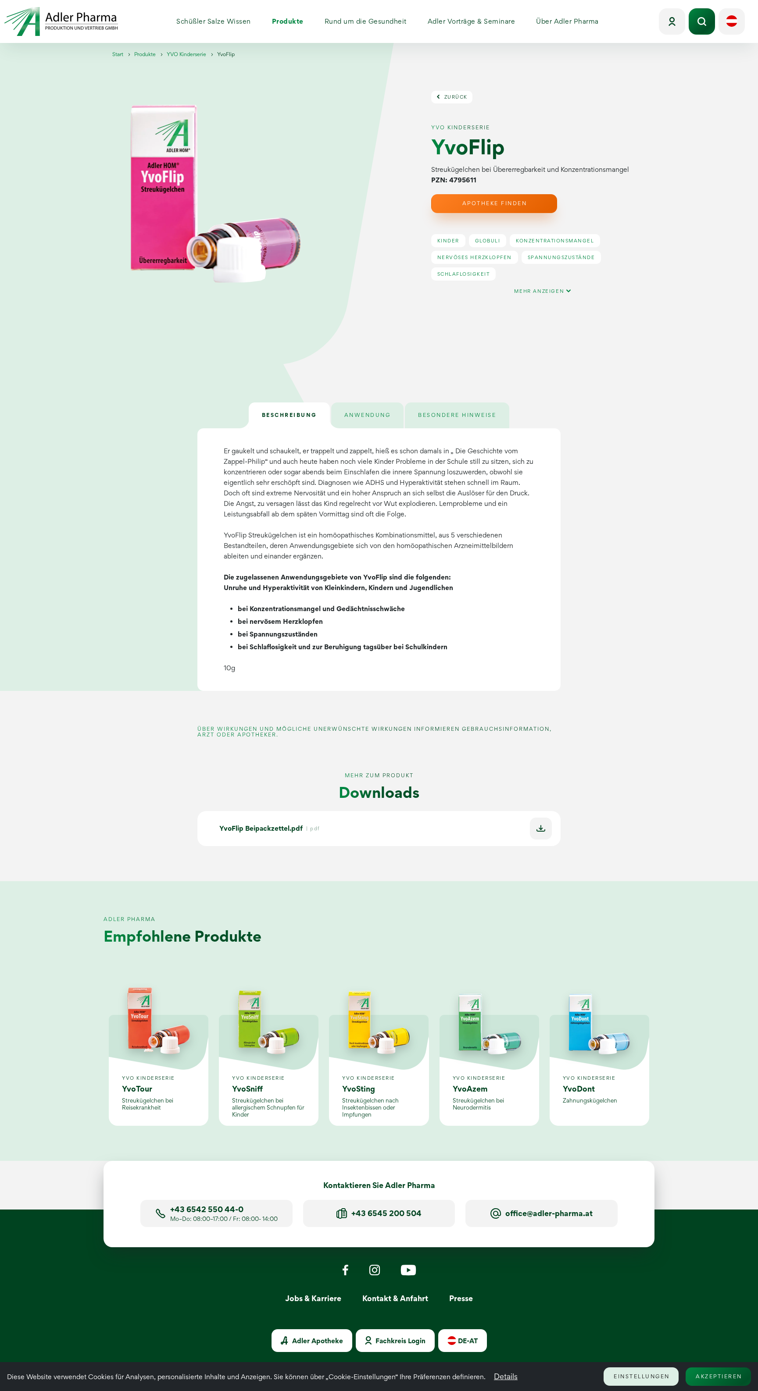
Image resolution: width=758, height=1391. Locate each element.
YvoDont (579, 1088)
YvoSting (358, 1088)
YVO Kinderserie (186, 54)
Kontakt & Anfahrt (395, 1298)
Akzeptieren (719, 1376)
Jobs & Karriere (313, 1298)
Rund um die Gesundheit (371, 23)
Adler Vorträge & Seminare (476, 23)
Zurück (455, 97)
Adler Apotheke (316, 1341)
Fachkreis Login (399, 1341)
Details (506, 1376)
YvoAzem (470, 1088)
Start (117, 54)
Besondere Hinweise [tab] (457, 415)
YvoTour (137, 1088)
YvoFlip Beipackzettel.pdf (261, 828)
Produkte (293, 23)
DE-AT (467, 1341)
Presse (461, 1298)
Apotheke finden (494, 203)
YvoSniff (247, 1088)
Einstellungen (642, 1376)
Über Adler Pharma (572, 23)
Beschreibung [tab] (289, 415)
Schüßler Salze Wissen (218, 23)
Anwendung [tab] (367, 415)
